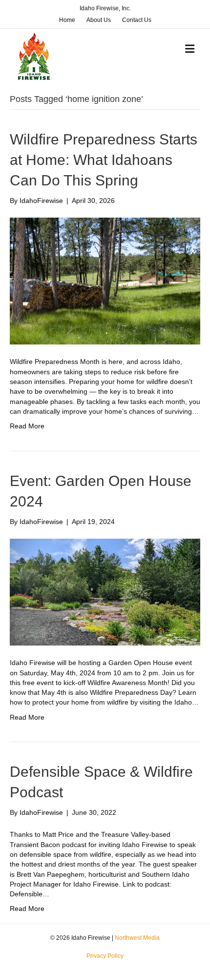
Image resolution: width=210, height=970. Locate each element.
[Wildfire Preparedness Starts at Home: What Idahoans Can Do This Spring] (105, 280)
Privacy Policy (105, 955)
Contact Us (136, 20)
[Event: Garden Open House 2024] (105, 591)
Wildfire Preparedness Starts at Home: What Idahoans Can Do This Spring (103, 159)
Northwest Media (137, 937)
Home (67, 20)
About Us (98, 20)
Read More (27, 426)
